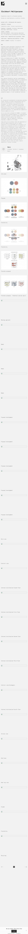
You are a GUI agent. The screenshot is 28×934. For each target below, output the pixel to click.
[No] (26, 930)
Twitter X (15, 149)
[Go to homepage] (3, 3)
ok (14, 931)
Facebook (21, 149)
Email (8, 151)
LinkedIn (9, 149)
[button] (26, 4)
